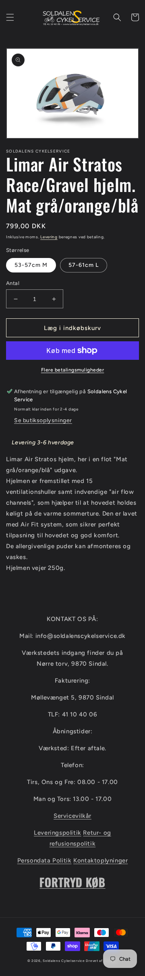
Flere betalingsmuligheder (72, 370)
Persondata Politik (44, 860)
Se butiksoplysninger (43, 420)
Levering (49, 236)
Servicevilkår (72, 815)
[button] (10, 17)
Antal (12, 283)
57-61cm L (83, 265)
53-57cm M (31, 265)
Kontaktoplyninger (100, 860)
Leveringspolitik (57, 832)
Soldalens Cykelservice (64, 961)
